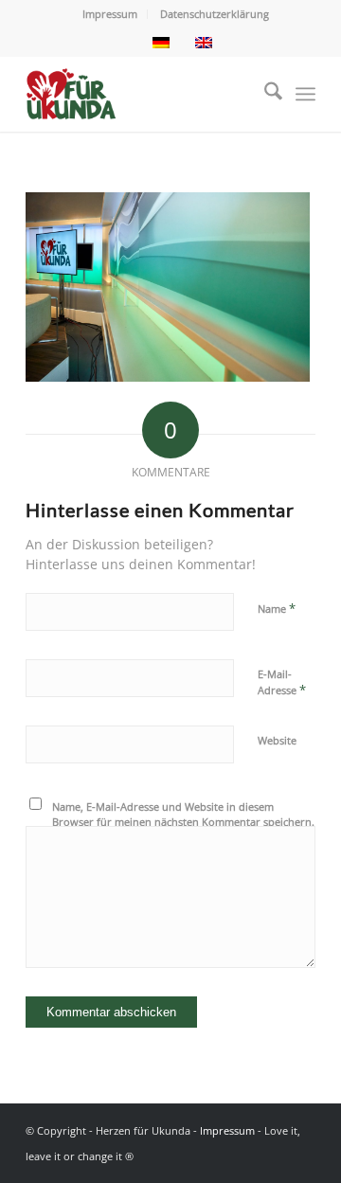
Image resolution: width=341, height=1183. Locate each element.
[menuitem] (110, 14)
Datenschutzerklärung (214, 14)
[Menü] (305, 94)
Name (277, 608)
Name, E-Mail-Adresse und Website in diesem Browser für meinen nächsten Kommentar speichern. (183, 814)
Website (277, 740)
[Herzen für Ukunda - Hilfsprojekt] (142, 94)
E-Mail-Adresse (282, 683)
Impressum (109, 14)
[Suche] (263, 94)
